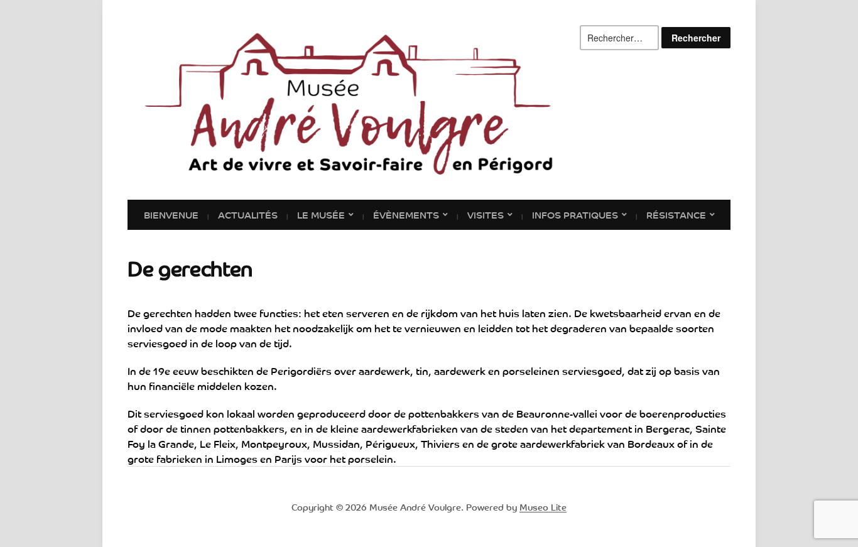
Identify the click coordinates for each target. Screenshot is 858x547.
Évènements (406, 214)
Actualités (248, 214)
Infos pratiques (575, 214)
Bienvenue (171, 214)
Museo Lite (543, 506)
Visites (485, 214)
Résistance (676, 214)
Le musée (321, 214)
